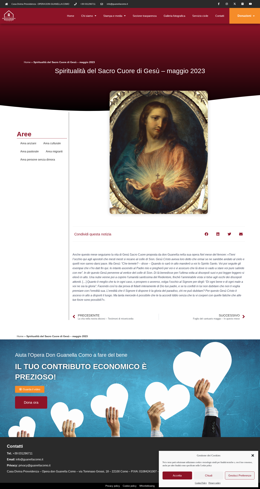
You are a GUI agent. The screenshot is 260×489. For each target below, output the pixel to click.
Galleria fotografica (174, 15)
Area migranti (54, 151)
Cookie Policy (201, 483)
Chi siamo (87, 15)
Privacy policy (215, 483)
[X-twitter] (235, 4)
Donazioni (244, 15)
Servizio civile (200, 15)
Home (70, 15)
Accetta (177, 475)
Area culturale (52, 143)
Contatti (219, 15)
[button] (253, 455)
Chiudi (208, 475)
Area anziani (28, 143)
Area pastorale (29, 151)
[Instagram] (227, 4)
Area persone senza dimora (37, 159)
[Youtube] (251, 4)
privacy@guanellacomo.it (34, 465)
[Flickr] (243, 4)
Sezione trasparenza (145, 15)
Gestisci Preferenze (239, 475)
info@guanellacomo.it (29, 459)
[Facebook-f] (219, 4)
